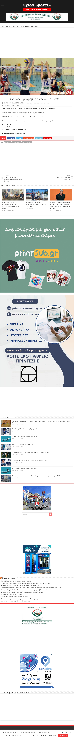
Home (3, 26)
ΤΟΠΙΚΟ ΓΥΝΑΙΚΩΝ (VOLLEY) (44, 104)
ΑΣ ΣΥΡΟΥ (7, 142)
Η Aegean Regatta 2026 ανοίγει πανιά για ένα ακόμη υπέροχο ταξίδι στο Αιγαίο (24, 590)
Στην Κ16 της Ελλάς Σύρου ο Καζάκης (12, 594)
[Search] (50, 514)
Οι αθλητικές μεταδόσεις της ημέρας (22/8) (24, 468)
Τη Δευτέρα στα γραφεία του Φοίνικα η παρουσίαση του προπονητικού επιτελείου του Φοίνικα (60, 205)
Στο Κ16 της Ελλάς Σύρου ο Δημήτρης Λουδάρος (26, 429)
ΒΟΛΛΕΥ (8, 26)
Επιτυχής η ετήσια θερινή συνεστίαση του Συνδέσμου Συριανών (20, 585)
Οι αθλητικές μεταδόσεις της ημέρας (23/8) (24, 437)
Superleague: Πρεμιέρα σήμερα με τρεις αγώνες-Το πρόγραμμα (20, 599)
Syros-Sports (7, 102)
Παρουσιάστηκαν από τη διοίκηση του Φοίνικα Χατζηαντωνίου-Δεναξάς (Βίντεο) (10, 205)
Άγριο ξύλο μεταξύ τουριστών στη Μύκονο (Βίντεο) (16, 581)
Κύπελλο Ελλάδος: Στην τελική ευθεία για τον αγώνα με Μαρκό (30, 452)
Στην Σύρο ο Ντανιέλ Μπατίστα (63, 177)
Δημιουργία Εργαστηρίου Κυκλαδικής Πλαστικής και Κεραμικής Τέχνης (22, 592)
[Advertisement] (37, 42)
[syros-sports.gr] (37, 6)
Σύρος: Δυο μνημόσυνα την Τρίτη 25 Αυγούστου (15, 596)
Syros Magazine (9, 578)
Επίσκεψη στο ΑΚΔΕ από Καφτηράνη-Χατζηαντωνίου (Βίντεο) (36, 204)
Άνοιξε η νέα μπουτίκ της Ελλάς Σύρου (23, 444)
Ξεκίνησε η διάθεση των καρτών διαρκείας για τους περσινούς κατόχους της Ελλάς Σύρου (38, 476)
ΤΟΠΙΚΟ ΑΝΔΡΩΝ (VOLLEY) (29, 104)
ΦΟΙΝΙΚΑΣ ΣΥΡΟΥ (27, 142)
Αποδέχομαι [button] (63, 735)
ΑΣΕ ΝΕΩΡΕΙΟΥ (16, 142)
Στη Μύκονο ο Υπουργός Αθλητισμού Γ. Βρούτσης (15, 601)
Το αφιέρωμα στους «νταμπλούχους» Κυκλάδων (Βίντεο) (13, 178)
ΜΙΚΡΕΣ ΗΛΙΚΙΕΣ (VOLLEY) (15, 104)
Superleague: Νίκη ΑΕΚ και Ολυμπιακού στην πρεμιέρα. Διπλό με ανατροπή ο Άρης (25, 583)
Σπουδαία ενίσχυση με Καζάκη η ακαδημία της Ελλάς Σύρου (29, 460)
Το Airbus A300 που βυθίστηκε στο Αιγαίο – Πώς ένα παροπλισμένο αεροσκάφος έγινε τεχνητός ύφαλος (31, 588)
